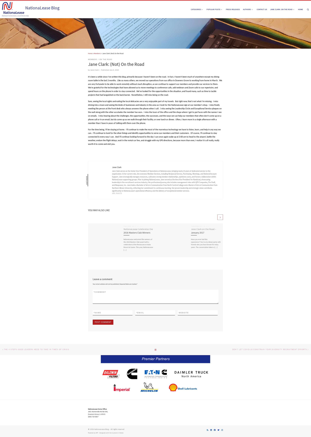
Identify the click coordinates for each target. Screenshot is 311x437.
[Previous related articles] (214, 217)
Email (140, 313)
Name (97, 313)
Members (97, 53)
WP (97, 433)
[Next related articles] (220, 217)
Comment (100, 292)
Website (184, 313)
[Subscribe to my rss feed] (207, 430)
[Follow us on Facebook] (215, 430)
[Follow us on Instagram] (222, 430)
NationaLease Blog (101, 429)
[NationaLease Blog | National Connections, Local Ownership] (13, 7)
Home (90, 53)
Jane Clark (94, 70)
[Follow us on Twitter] (218, 430)
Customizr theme (117, 433)
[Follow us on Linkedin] (211, 430)
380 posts (117, 193)
